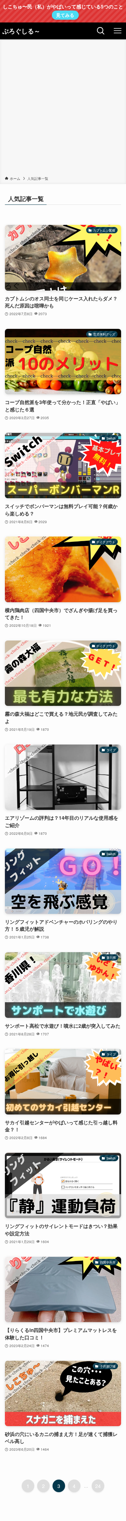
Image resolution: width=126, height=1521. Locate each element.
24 (98, 1485)
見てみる (65, 15)
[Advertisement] (63, 109)
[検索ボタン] (100, 30)
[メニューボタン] (117, 30)
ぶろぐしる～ (21, 31)
